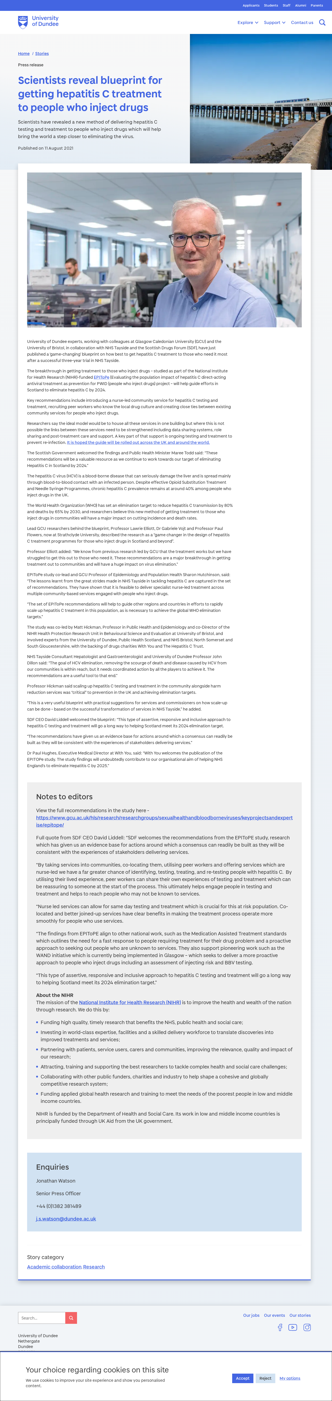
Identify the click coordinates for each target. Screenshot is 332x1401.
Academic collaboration (54, 1266)
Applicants (251, 5)
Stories (42, 53)
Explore (245, 22)
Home (24, 53)
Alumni (300, 5)
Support (272, 22)
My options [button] (290, 1378)
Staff (286, 5)
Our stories (300, 1315)
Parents (317, 5)
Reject (265, 1378)
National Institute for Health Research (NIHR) (130, 1002)
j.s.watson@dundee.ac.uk (66, 1218)
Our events (274, 1315)
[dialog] (166, 1376)
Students (271, 5)
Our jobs (251, 1315)
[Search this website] (322, 22)
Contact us (302, 22)
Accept (243, 1378)
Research (94, 1266)
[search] (71, 1318)
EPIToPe (101, 377)
